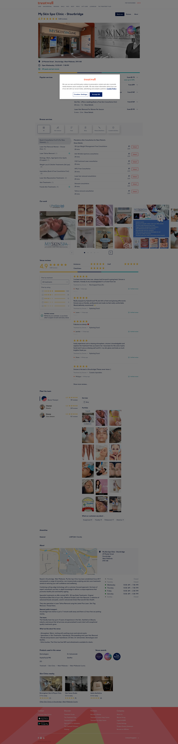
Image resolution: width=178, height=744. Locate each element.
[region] (90, 86)
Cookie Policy (111, 89)
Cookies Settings (80, 94)
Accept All (96, 94)
